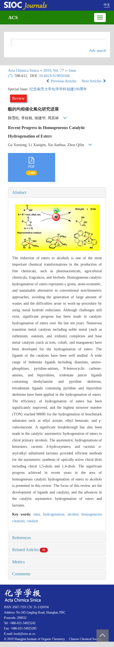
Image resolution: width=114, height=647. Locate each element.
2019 (47, 71)
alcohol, (74, 514)
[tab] (57, 193)
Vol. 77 (58, 71)
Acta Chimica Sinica (23, 71)
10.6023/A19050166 (54, 76)
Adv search (97, 51)
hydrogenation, (55, 514)
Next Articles (92, 81)
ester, (38, 514)
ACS (13, 17)
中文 (107, 5)
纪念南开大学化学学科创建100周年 (58, 89)
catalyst (32, 521)
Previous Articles (63, 81)
